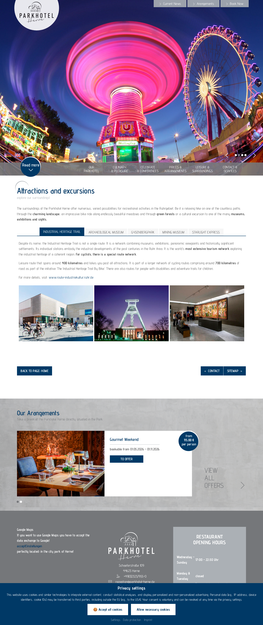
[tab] (170, 3)
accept (21, 546)
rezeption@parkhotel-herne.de (135, 582)
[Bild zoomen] (56, 313)
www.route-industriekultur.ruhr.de (71, 277)
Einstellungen (33, 546)
